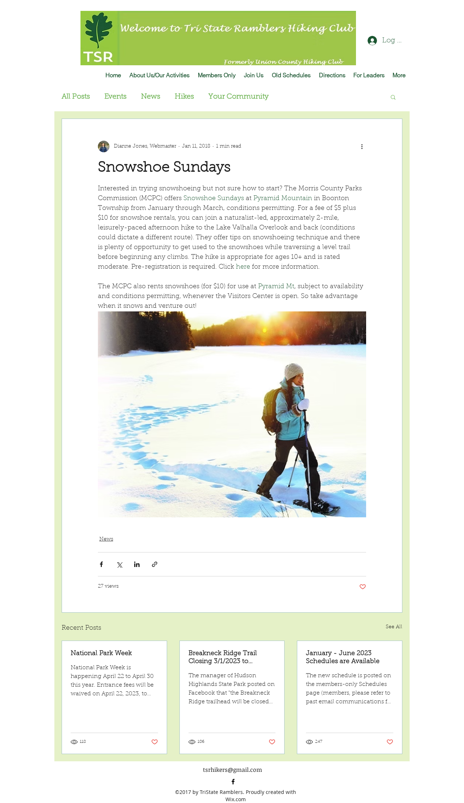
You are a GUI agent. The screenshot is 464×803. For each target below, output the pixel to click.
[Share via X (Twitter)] (119, 564)
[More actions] (361, 146)
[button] (393, 97)
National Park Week (101, 653)
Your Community (238, 96)
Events (115, 96)
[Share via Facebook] (101, 564)
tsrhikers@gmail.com (232, 770)
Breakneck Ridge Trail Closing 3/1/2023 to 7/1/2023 (222, 658)
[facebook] (233, 781)
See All (394, 627)
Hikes (184, 96)
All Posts (76, 96)
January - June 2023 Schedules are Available (343, 657)
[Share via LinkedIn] (136, 564)
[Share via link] (154, 564)
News (150, 96)
